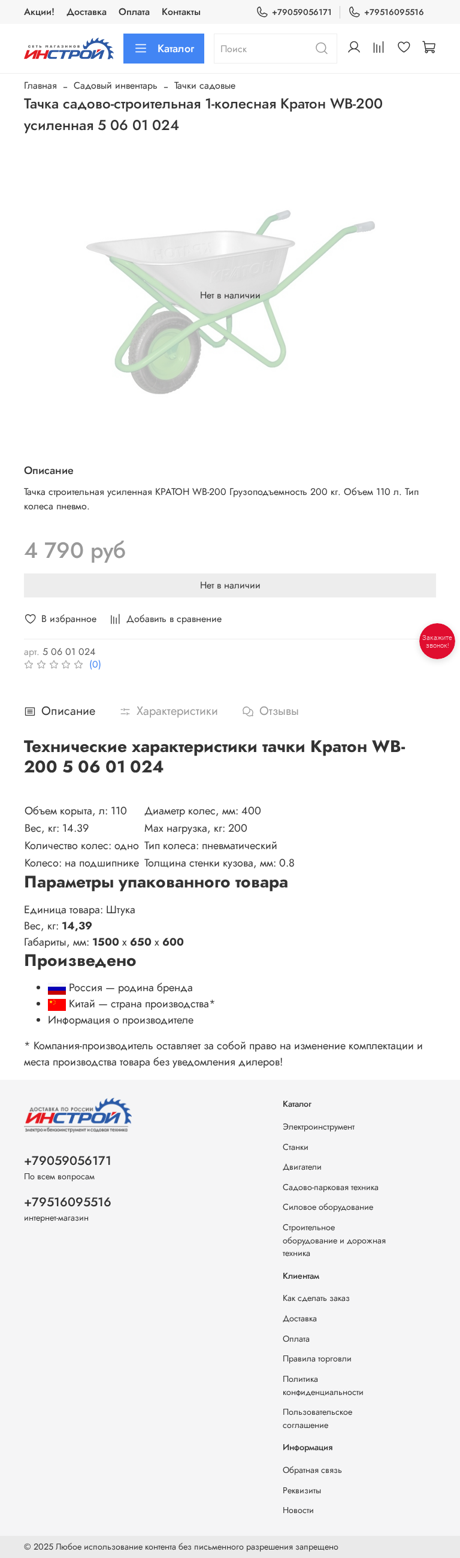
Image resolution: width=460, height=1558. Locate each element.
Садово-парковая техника (331, 1187)
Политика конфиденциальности (323, 1385)
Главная (40, 85)
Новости (298, 1510)
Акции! (39, 12)
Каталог (176, 48)
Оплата (134, 12)
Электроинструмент (319, 1127)
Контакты (181, 12)
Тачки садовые (204, 85)
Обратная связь (312, 1470)
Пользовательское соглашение (317, 1418)
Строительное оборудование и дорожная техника (334, 1240)
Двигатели (302, 1167)
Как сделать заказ (316, 1298)
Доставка (86, 12)
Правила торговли (317, 1358)
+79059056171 (302, 12)
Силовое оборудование (328, 1207)
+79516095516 (394, 12)
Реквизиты (302, 1490)
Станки (295, 1147)
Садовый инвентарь (116, 85)
